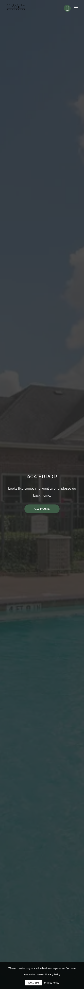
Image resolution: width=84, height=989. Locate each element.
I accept (33, 982)
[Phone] (67, 8)
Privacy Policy (51, 982)
